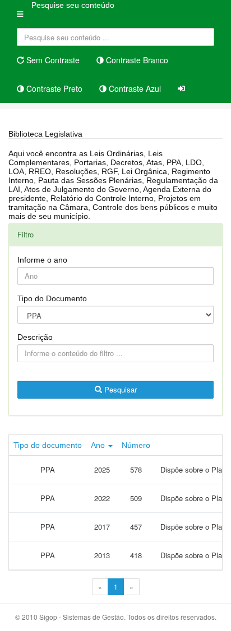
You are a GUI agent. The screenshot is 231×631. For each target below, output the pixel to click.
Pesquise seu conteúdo (72, 5)
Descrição (35, 337)
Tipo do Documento (52, 298)
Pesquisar (119, 389)
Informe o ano (42, 259)
